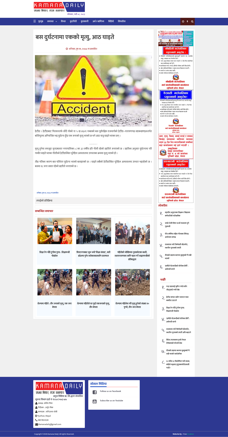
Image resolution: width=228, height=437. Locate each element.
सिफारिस (121, 21)
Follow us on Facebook (110, 391)
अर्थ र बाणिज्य (98, 21)
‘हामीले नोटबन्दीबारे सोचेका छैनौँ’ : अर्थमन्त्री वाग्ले (176, 267)
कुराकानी (84, 21)
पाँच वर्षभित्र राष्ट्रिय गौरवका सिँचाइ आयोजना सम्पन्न (177, 235)
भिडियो (111, 21)
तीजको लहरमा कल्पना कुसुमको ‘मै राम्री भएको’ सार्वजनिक (177, 352)
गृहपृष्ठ (40, 21)
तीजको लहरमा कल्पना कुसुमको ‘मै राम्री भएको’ (178, 257)
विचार (63, 21)
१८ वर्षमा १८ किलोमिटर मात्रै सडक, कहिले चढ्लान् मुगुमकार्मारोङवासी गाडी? (178, 364)
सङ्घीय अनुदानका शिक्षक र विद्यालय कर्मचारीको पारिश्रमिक (177, 214)
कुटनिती (73, 21)
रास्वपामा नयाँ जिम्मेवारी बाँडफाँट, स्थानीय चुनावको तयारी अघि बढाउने (178, 331)
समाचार (50, 21)
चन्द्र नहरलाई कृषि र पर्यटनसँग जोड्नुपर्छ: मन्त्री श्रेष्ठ (176, 288)
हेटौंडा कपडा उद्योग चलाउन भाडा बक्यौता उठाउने (177, 299)
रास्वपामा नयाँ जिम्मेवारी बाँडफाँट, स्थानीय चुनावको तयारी (176, 246)
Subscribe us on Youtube (111, 400)
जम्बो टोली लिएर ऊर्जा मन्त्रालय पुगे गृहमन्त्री (177, 225)
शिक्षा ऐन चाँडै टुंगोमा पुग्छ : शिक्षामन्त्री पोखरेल (175, 309)
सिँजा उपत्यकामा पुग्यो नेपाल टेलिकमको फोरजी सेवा (176, 341)
